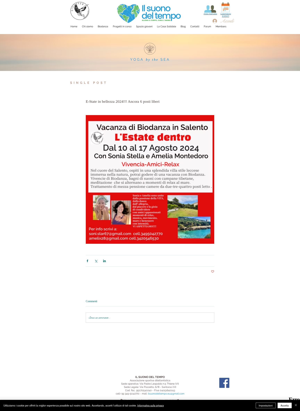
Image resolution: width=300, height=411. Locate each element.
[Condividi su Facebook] (87, 261)
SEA (165, 59)
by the (152, 59)
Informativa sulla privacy (150, 405)
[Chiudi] (296, 405)
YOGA (137, 59)
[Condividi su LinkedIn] (104, 261)
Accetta (285, 405)
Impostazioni (266, 405)
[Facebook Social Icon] (224, 383)
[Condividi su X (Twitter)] (96, 261)
